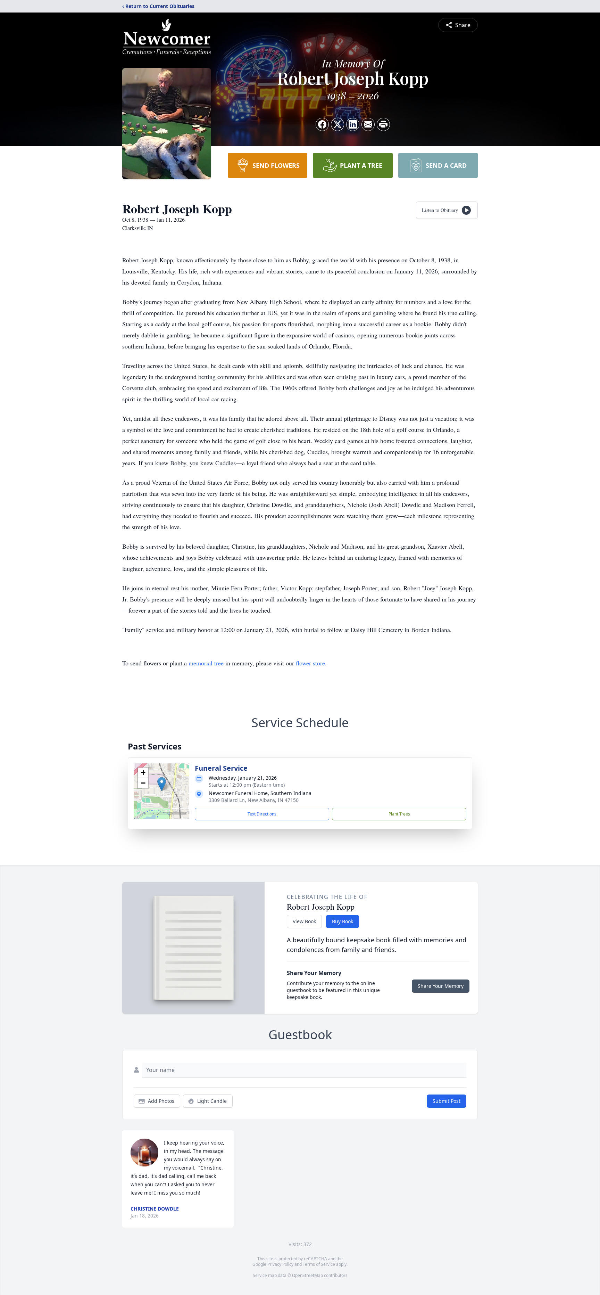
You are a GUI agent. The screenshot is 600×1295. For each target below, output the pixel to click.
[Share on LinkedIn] (353, 124)
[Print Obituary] (383, 124)
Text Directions (262, 814)
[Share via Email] (368, 124)
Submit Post (446, 1101)
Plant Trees (399, 814)
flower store (310, 663)
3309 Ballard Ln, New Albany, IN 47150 (254, 800)
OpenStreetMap (307, 1275)
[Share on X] (337, 124)
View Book (304, 921)
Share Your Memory (441, 986)
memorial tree (206, 663)
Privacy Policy (280, 1264)
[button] (161, 784)
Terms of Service (319, 1264)
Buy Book (342, 921)
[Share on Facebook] (322, 124)
